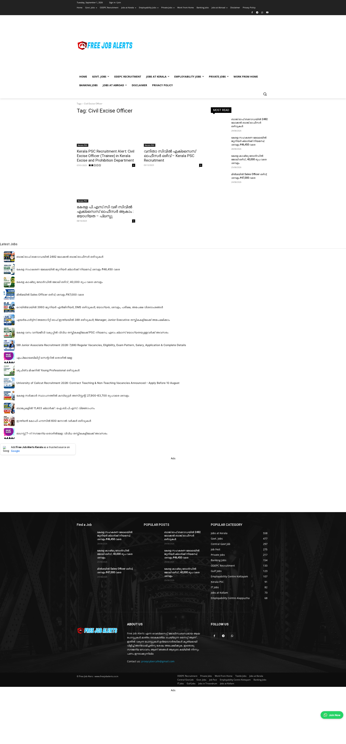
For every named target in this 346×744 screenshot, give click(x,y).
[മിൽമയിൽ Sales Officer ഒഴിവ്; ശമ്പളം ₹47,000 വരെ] (219, 179)
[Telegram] (257, 13)
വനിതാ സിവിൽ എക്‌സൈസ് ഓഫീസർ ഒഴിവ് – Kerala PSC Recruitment (170, 155)
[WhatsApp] (262, 13)
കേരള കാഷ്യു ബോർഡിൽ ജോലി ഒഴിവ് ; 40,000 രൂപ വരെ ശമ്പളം (249, 159)
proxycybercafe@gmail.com (157, 661)
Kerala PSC (82, 145)
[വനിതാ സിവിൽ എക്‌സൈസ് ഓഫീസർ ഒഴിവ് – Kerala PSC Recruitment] (173, 132)
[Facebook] (252, 13)
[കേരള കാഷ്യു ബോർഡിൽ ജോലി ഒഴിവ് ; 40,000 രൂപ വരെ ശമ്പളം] (219, 160)
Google (15, 451)
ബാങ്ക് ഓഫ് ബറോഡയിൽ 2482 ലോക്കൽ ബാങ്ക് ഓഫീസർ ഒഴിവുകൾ (249, 123)
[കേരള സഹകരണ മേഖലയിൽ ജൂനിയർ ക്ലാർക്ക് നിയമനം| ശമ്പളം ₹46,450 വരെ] (219, 142)
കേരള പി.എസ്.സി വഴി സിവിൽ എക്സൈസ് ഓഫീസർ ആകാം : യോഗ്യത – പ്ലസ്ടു (105, 211)
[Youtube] (267, 13)
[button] (265, 94)
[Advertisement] (201, 45)
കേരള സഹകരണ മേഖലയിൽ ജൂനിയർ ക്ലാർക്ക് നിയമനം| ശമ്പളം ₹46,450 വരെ (249, 141)
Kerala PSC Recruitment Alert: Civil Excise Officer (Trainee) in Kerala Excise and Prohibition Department (105, 155)
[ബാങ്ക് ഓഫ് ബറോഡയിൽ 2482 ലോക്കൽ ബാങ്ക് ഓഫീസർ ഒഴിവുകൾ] (219, 124)
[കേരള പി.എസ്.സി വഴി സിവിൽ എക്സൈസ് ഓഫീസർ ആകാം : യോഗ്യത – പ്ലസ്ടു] (106, 187)
